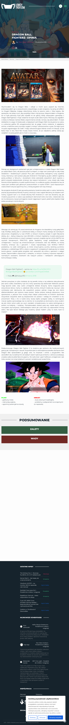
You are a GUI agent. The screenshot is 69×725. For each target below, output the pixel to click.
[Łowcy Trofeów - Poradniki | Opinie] (13, 6)
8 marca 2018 (31, 276)
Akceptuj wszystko (55, 717)
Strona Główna (4, 59)
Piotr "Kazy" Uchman (26, 42)
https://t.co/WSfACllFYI (41, 269)
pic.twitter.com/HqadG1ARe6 (37, 272)
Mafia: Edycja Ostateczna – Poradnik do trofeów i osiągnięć (40, 626)
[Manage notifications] (64, 721)
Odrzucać (42, 717)
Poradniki (46, 591)
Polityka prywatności (33, 722)
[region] (45, 708)
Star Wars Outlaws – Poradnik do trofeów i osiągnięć (42, 644)
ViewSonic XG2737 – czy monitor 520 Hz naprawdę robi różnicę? (28, 585)
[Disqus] (34, 472)
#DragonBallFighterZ (14, 272)
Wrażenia (46, 579)
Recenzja (15, 32)
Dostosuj (32, 717)
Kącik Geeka (45, 585)
